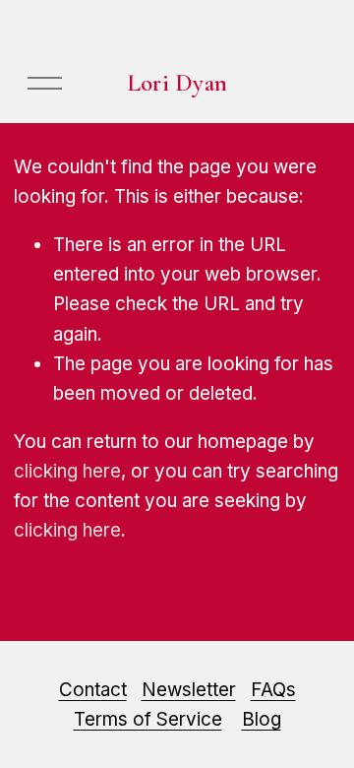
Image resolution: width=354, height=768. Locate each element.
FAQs (273, 689)
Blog (261, 719)
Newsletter (189, 689)
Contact (93, 689)
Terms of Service (148, 719)
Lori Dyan (177, 82)
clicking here (67, 471)
